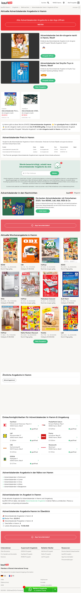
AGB (2, 585)
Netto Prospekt (46, 554)
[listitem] (10, 105)
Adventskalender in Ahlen (13, 484)
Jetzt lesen (43, 211)
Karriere (3, 557)
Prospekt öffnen (48, 56)
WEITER (40, 24)
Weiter (54, 173)
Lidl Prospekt (45, 557)
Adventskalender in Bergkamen (15, 487)
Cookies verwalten (46, 585)
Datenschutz (5, 582)
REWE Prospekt (26, 557)
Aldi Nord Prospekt (47, 551)
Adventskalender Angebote (35, 501)
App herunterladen (67, 557)
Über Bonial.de (5, 551)
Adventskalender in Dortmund (14, 477)
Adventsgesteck (9, 380)
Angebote (15, 7)
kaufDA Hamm (5, 7)
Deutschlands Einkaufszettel (70, 551)
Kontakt (42, 582)
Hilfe (2, 579)
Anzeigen (75, 7)
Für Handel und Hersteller (9, 554)
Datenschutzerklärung (52, 183)
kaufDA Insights (66, 554)
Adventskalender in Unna (13, 482)
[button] (40, 46)
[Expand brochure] (20, 46)
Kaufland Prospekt (26, 554)
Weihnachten (25, 7)
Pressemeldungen (67, 559)
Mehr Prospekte (40, 87)
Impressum (44, 579)
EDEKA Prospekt (26, 551)
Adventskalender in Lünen (13, 479)
